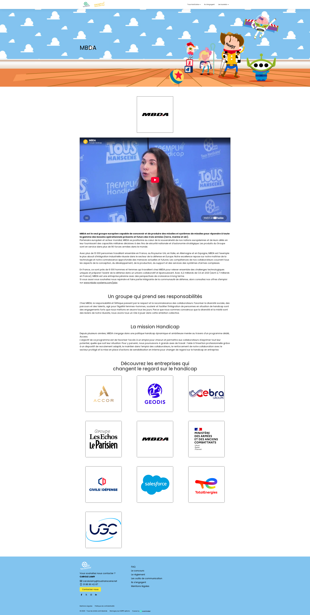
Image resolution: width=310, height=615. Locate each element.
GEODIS (155, 394)
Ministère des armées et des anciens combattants (206, 440)
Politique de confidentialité (104, 606)
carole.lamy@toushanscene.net (99, 581)
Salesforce (155, 485)
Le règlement (138, 574)
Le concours (137, 570)
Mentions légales (140, 586)
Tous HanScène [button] (193, 4)
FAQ (133, 566)
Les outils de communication (146, 578)
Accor (104, 394)
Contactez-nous (90, 589)
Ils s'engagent (209, 4)
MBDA (155, 440)
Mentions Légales (86, 606)
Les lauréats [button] (222, 4)
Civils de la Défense (104, 485)
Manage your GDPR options (120, 611)
